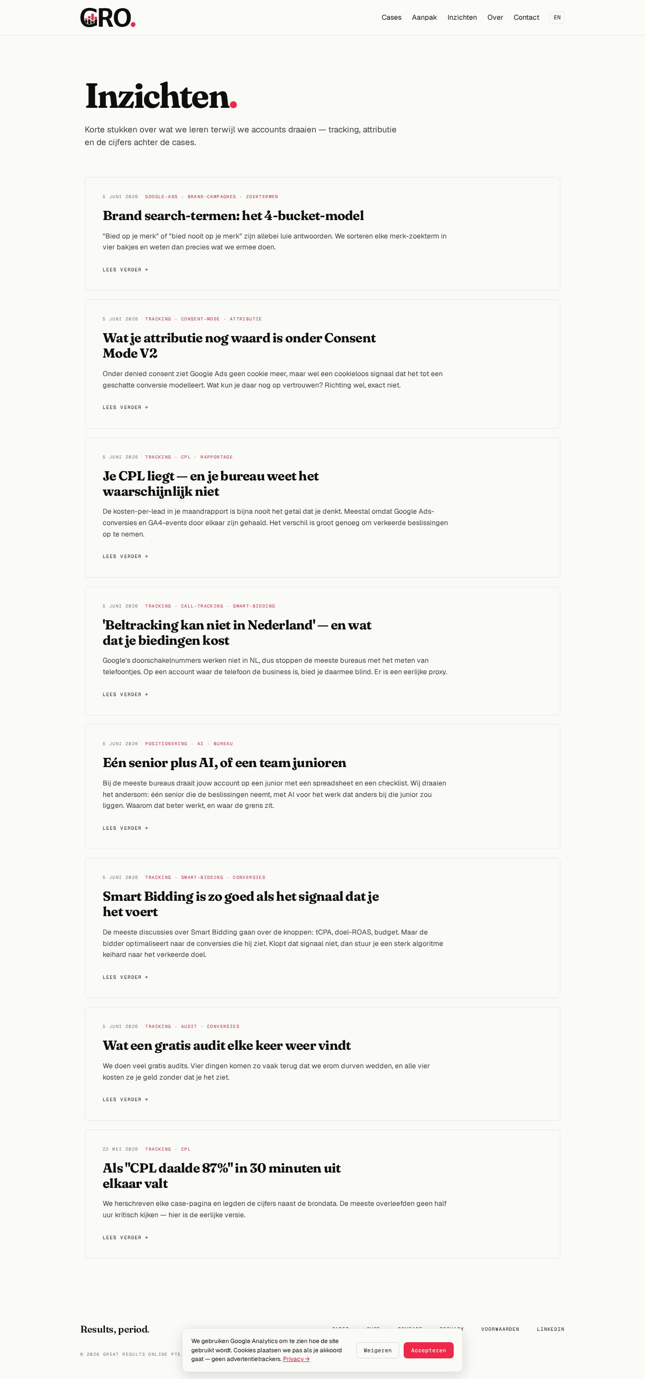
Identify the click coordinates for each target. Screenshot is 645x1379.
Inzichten (462, 17)
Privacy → (296, 1359)
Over (495, 17)
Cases (391, 17)
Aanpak (424, 17)
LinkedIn (551, 1329)
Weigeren (378, 1350)
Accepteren (428, 1350)
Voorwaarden (500, 1329)
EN (557, 17)
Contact (526, 17)
